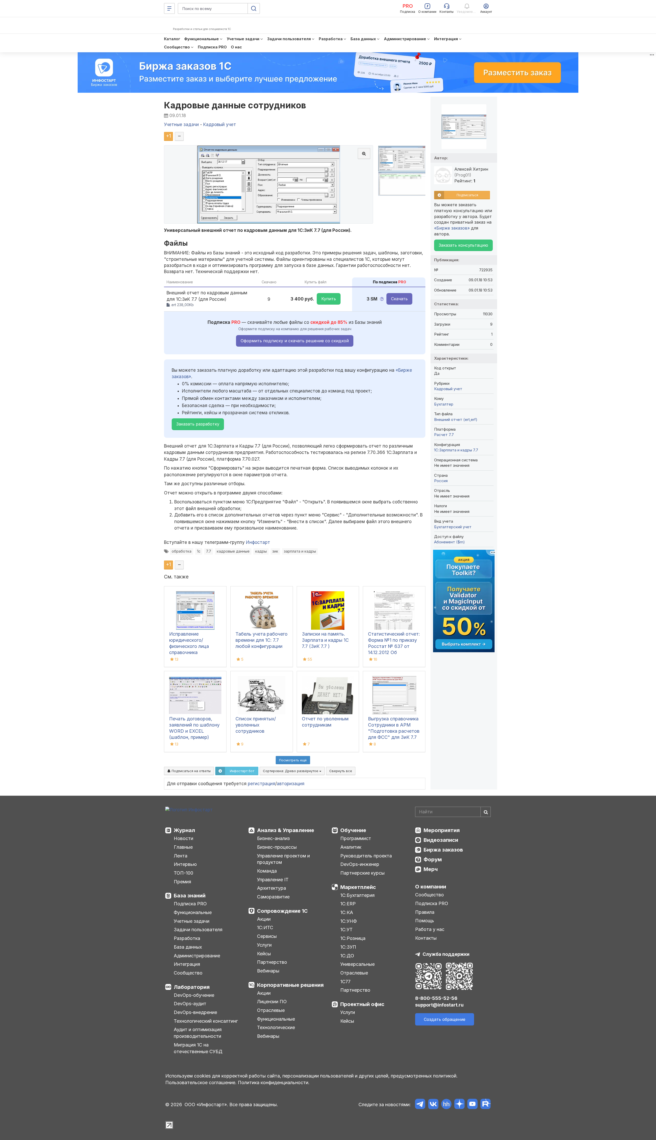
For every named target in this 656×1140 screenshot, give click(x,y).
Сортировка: (291, 771)
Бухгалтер (443, 404)
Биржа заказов (443, 850)
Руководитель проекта (366, 855)
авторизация (290, 783)
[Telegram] (420, 1105)
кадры (261, 551)
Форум (433, 859)
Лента (180, 855)
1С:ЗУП (348, 947)
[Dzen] (459, 1105)
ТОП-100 (183, 873)
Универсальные (357, 964)
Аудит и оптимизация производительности (198, 1033)
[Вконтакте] (433, 1105)
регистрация (261, 783)
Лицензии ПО (272, 1001)
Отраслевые (271, 1010)
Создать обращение (444, 1019)
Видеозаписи (441, 840)
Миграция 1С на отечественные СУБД (198, 1048)
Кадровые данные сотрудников (235, 105)
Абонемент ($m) (449, 542)
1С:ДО (347, 955)
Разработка (187, 938)
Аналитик (350, 847)
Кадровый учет (448, 388)
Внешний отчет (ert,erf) (455, 419)
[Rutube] (485, 1105)
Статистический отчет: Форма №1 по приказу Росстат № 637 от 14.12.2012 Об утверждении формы (394, 646)
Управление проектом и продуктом (283, 859)
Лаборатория (192, 987)
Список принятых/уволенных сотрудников (255, 725)
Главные (183, 847)
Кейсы (264, 953)
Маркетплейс (358, 887)
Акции (264, 919)
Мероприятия (442, 830)
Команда (267, 871)
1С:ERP (348, 903)
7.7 (208, 551)
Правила (424, 912)
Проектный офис (362, 1004)
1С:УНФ (348, 921)
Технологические (276, 1027)
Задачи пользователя (198, 929)
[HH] (446, 1105)
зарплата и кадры (300, 551)
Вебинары (268, 970)
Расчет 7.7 (444, 434)
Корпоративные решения (290, 985)
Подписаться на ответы (191, 771)
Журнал (184, 830)
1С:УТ (346, 929)
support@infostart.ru (439, 1005)
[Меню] (169, 8)
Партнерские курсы (362, 873)
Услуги (264, 945)
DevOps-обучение (194, 995)
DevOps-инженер (359, 864)
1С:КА (346, 912)
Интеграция (187, 964)
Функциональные (193, 912)
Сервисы (267, 936)
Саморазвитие (273, 896)
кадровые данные (233, 551)
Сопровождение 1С (282, 911)
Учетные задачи (191, 921)
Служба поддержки (446, 954)
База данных (188, 947)
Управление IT (273, 879)
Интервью (185, 864)
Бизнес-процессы (277, 847)
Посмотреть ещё (293, 760)
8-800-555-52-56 (436, 998)
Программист (355, 838)
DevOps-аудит (190, 1003)
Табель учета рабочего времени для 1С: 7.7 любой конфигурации (261, 640)
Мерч (431, 869)
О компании (430, 887)
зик (275, 551)
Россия (441, 480)
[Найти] (485, 812)
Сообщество (188, 973)
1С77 (345, 981)
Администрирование (197, 955)
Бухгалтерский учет (452, 526)
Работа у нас (429, 929)
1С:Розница (352, 938)
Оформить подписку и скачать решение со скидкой (295, 340)
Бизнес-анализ (273, 838)
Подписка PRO (190, 903)
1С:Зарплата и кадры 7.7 (456, 450)
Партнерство (272, 962)
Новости (183, 838)
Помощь (424, 920)
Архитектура (271, 888)
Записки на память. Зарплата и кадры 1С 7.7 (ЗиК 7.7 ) (325, 640)
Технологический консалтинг (206, 1021)
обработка (181, 551)
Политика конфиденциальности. (274, 1082)
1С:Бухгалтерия (357, 895)
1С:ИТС (265, 927)
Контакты (426, 938)
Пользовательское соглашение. (201, 1082)
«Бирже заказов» (452, 228)
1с (198, 551)
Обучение (353, 830)
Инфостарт (258, 542)
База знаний (190, 896)
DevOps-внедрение (195, 1012)
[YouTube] (472, 1105)
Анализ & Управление (285, 830)
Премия (182, 881)
